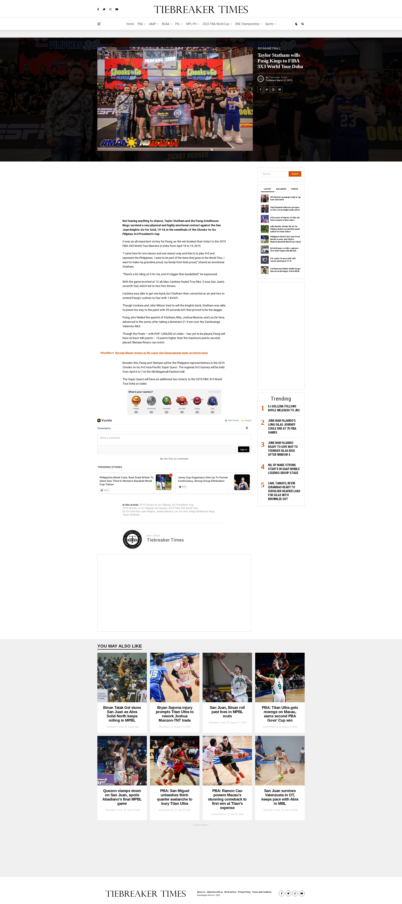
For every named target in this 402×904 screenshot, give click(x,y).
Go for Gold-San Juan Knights (138, 511)
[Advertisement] (174, 191)
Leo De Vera (181, 511)
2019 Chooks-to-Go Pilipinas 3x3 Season (144, 508)
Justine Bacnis (270, 727)
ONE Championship (247, 24)
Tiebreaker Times (278, 77)
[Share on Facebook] (260, 89)
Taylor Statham (131, 515)
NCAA (165, 24)
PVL (177, 24)
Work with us (230, 892)
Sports (269, 24)
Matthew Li (164, 727)
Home (130, 24)
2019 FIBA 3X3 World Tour (183, 508)
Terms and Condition (261, 892)
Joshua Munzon (164, 511)
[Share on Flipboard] (273, 89)
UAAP (152, 24)
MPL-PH (191, 24)
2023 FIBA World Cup (216, 24)
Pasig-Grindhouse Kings (202, 511)
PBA (140, 24)
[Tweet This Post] (267, 89)
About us (201, 892)
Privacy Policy (244, 892)
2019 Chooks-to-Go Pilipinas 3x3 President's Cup (166, 505)
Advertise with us (215, 892)
